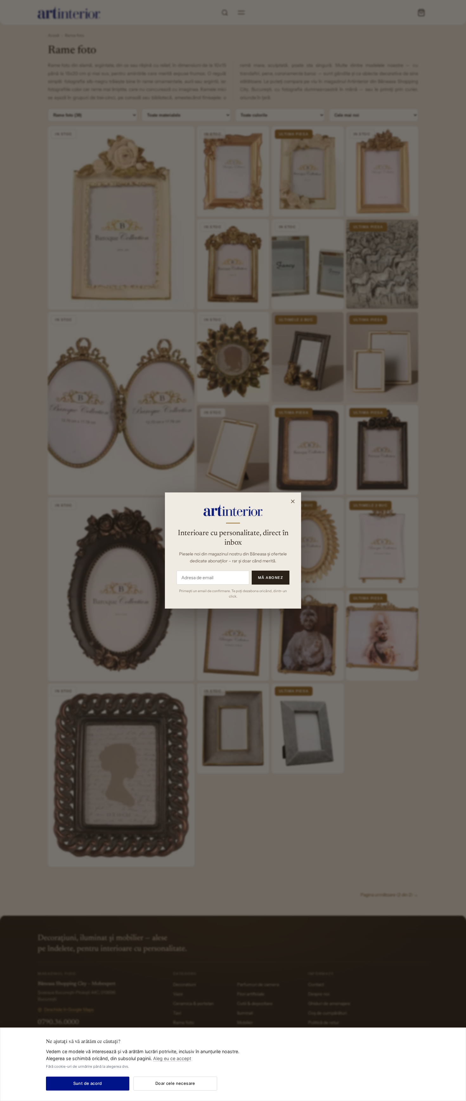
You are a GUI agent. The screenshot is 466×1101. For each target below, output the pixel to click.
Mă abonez (270, 577)
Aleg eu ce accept (172, 1058)
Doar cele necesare (175, 1083)
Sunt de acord (87, 1083)
